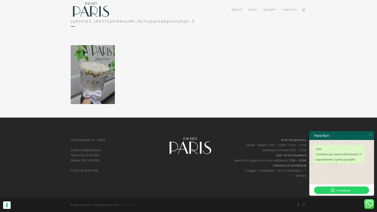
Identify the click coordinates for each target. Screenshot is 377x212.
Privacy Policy (127, 205)
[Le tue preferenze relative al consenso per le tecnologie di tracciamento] (7, 205)
